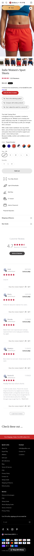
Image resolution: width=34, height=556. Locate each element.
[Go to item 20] (18, 62)
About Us (4, 448)
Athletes (4, 454)
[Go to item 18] (7, 62)
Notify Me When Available (10, 92)
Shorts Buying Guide (8, 504)
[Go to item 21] (24, 62)
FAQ (3, 470)
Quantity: (4, 160)
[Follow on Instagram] (12, 529)
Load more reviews (17, 414)
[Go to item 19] (13, 62)
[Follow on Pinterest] (17, 529)
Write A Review (17, 253)
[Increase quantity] (12, 164)
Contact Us (5, 476)
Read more (25, 399)
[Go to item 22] (30, 62)
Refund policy (6, 486)
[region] (17, 31)
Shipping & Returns (7, 483)
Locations (21, 454)
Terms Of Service (7, 467)
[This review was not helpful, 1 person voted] (28, 287)
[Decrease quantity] (4, 164)
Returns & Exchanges (8, 495)
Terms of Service (6, 507)
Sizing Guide (5, 479)
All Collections (6, 461)
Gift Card (4, 457)
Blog (3, 464)
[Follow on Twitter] (7, 529)
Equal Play (5, 451)
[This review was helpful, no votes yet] (25, 287)
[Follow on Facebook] (3, 529)
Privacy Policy (6, 473)
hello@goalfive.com (24, 448)
